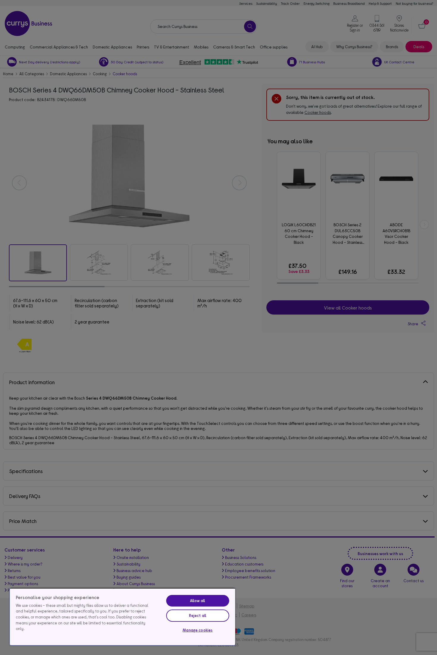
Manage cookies (198, 630)
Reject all (197, 615)
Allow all (197, 600)
